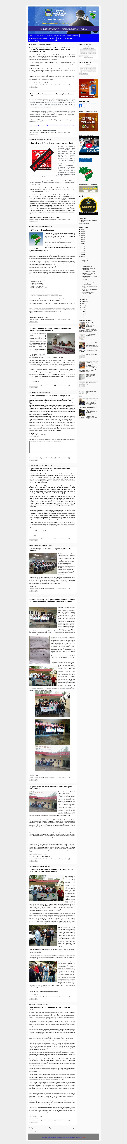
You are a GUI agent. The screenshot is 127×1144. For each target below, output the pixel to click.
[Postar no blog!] (32, 87)
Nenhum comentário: (62, 84)
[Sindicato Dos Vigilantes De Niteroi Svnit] (80, 106)
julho (83, 305)
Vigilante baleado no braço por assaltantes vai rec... (88, 280)
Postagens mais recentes (35, 1128)
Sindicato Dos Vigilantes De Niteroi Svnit (87, 103)
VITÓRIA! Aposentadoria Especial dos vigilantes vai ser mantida (91, 364)
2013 (82, 256)
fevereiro (84, 316)
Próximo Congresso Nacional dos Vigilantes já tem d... (88, 283)
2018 (82, 246)
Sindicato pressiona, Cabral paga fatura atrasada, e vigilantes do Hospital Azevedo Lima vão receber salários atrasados (52, 600)
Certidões (52, 38)
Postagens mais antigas (69, 1128)
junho (83, 307)
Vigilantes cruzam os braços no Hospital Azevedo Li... (88, 293)
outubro (83, 299)
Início (30, 35)
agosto (83, 303)
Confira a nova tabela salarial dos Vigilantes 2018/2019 (90, 375)
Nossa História (39, 35)
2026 (82, 229)
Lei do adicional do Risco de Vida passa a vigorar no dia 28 (51, 143)
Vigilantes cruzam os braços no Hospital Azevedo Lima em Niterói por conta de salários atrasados (51, 870)
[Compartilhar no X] (33, 87)
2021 (82, 239)
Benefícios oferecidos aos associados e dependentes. (62, 35)
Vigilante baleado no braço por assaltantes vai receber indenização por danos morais (49, 469)
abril (83, 311)
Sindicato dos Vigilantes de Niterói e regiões (89, 221)
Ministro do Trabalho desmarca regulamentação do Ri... (88, 266)
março (83, 314)
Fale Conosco (68, 38)
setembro (84, 301)
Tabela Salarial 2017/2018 (91, 354)
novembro (84, 260)
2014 (82, 254)
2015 (82, 252)
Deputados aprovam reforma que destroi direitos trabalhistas (91, 411)
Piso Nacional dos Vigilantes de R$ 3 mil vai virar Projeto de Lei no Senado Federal (91, 324)
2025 (82, 231)
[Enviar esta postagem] (68, 84)
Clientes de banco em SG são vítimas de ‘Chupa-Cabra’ (49, 396)
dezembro (84, 258)
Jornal (59, 38)
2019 (82, 244)
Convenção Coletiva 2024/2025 (38, 38)
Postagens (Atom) (37, 1131)
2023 (82, 235)
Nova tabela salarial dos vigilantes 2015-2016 (91, 335)
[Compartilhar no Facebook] (35, 87)
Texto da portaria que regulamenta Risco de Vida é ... (88, 262)
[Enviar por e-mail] (30, 87)
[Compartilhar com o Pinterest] (37, 87)
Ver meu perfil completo (84, 223)
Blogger (83, 1137)
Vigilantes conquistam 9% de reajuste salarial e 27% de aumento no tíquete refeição (92, 344)
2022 (82, 237)
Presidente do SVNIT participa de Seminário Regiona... (88, 274)
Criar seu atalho (82, 107)
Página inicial (52, 1128)
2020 (82, 241)
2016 (82, 250)
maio (83, 309)
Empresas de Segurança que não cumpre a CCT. (43, 41)
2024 (82, 233)
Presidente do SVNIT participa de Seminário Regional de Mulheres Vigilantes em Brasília (50, 329)
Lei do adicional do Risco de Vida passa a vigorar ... (88, 269)
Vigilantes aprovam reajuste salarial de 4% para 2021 (91, 400)
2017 (82, 248)
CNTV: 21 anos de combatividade (41, 230)
